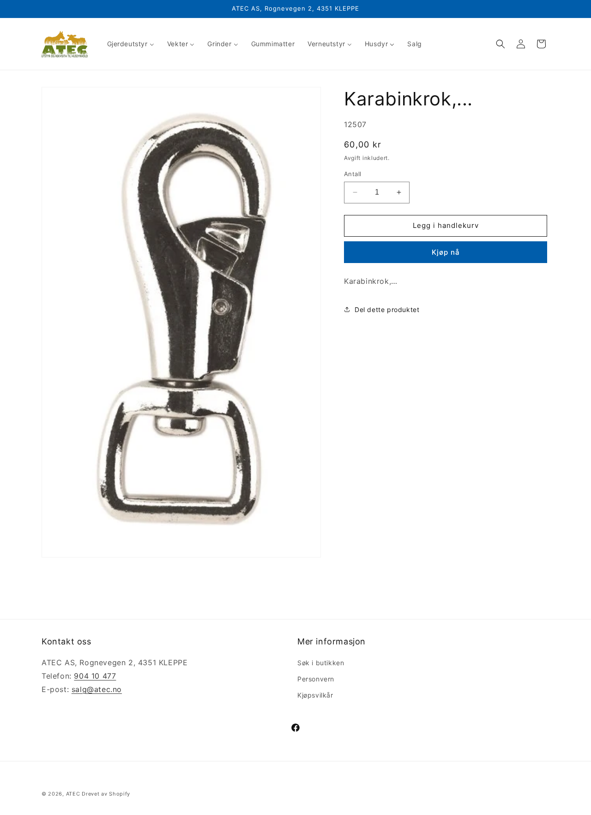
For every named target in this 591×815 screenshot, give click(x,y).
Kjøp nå (446, 252)
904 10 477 (95, 675)
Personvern (315, 679)
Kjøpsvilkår (315, 695)
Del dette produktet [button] (387, 309)
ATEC (73, 793)
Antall (352, 174)
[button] (500, 44)
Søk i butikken (320, 663)
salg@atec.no (97, 689)
